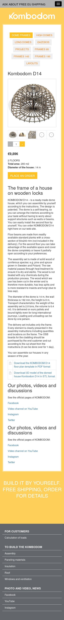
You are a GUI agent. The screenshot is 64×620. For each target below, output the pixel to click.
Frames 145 (21, 56)
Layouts (32, 63)
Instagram (13, 414)
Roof (7, 572)
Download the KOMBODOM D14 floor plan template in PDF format (32, 364)
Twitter (11, 420)
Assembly (10, 553)
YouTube (10, 601)
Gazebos (43, 42)
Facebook (13, 403)
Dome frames (21, 35)
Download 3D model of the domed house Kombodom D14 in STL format (34, 374)
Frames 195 (42, 56)
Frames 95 (42, 49)
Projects (22, 49)
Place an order (22, 176)
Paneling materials (15, 559)
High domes (44, 35)
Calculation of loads (16, 537)
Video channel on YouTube (23, 408)
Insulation (10, 566)
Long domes (23, 42)
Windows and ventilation (18, 579)
